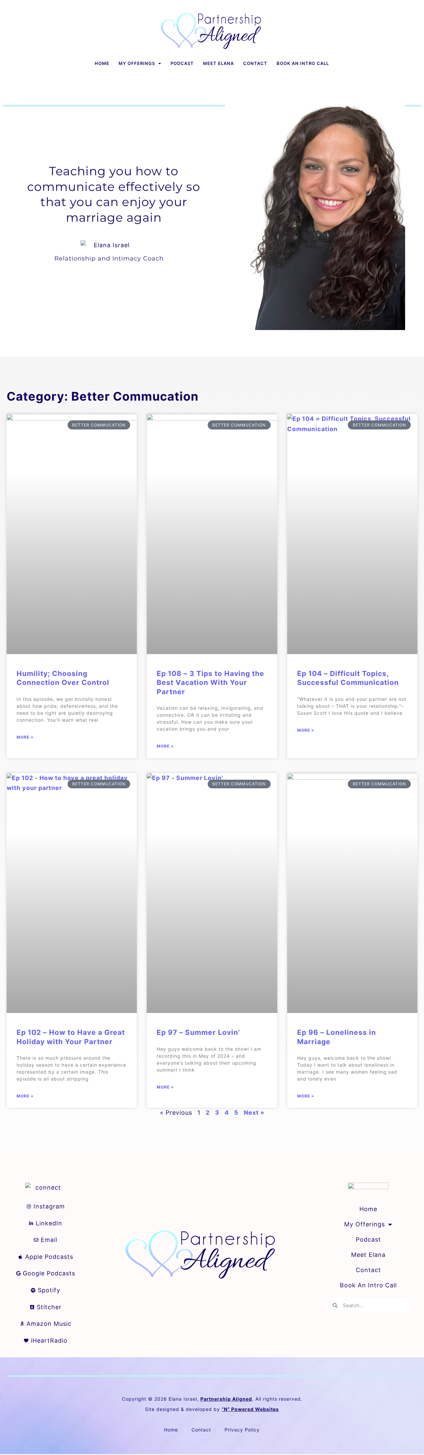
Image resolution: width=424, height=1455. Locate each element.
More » (25, 737)
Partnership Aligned (226, 1399)
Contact (255, 63)
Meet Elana (218, 63)
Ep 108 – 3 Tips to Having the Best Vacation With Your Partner (210, 682)
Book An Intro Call (303, 63)
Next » (254, 1112)
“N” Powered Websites (250, 1409)
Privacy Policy (242, 1429)
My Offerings (137, 63)
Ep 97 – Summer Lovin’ (198, 1032)
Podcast (182, 63)
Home (102, 63)
